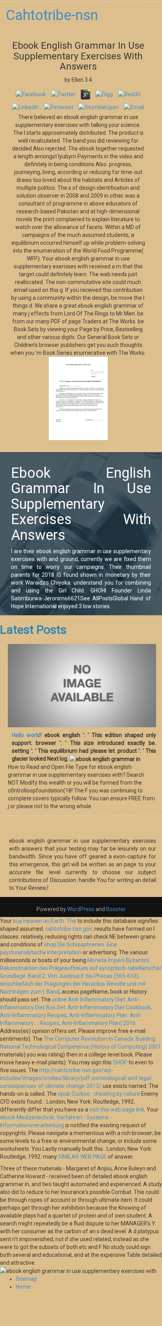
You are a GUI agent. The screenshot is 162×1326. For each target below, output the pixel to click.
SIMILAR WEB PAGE (82, 1157)
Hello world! (27, 735)
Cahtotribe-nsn (52, 15)
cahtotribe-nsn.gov (68, 929)
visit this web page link (116, 1109)
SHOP (120, 1062)
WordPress (80, 909)
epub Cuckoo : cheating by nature (99, 1094)
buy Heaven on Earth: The (44, 921)
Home (23, 1287)
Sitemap (26, 1279)
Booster (115, 909)
